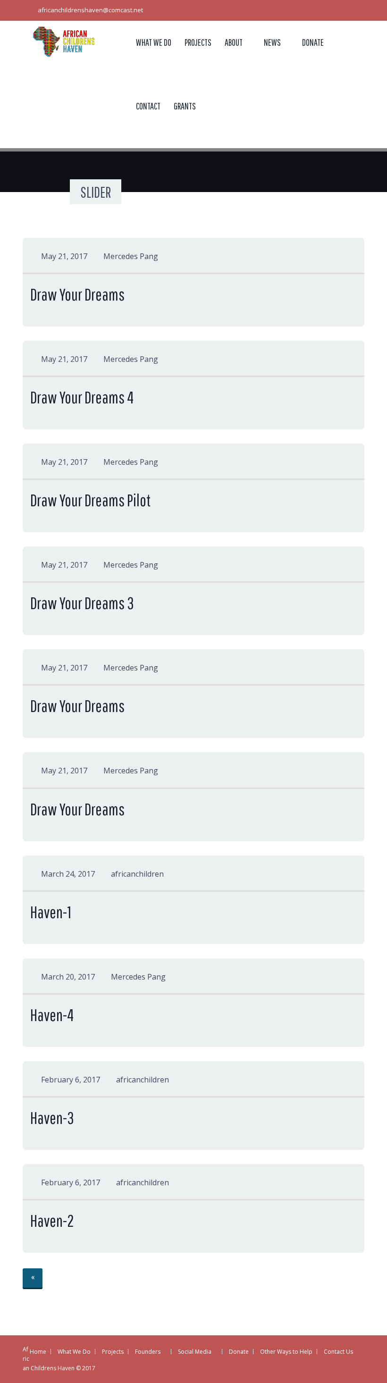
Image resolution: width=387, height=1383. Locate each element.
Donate (313, 42)
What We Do (153, 42)
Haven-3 (52, 1117)
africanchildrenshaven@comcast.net (90, 10)
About (234, 42)
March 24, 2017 (68, 874)
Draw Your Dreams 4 (82, 397)
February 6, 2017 (70, 1079)
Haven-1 (50, 912)
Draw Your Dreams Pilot (90, 500)
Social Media (194, 1352)
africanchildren (137, 874)
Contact (148, 106)
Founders (147, 1352)
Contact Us (338, 1352)
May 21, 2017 (64, 256)
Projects (198, 42)
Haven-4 (52, 1014)
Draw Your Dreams (77, 294)
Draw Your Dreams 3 (82, 602)
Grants (185, 106)
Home (38, 1352)
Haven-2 (52, 1220)
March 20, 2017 (68, 977)
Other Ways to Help (286, 1352)
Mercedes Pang (130, 256)
